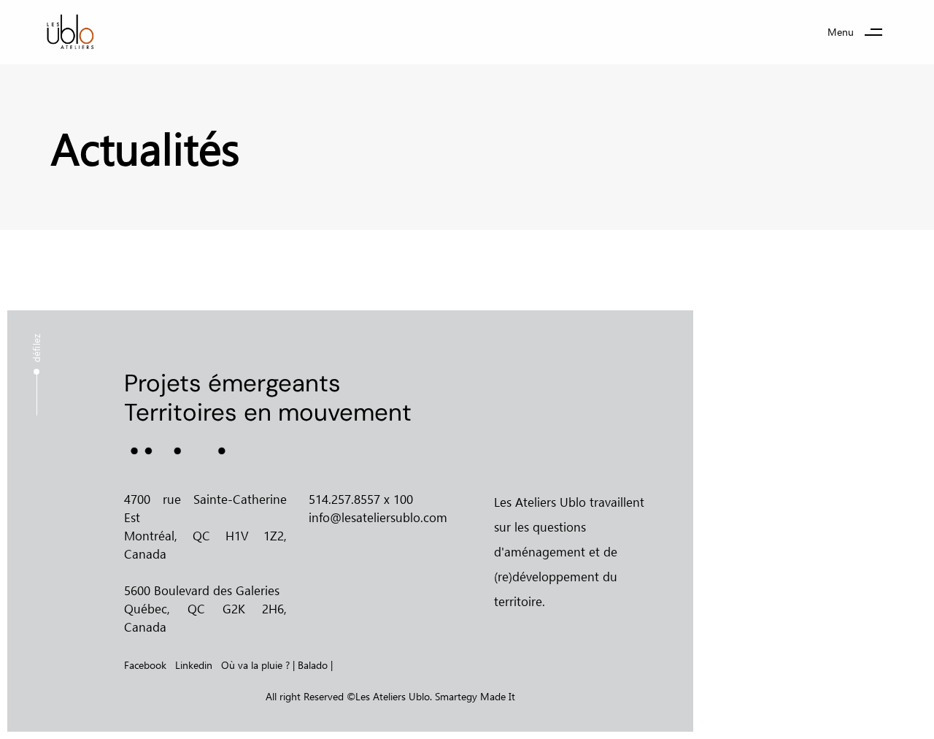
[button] (860, 32)
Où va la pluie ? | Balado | (277, 665)
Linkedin (193, 665)
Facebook (145, 665)
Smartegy (456, 696)
